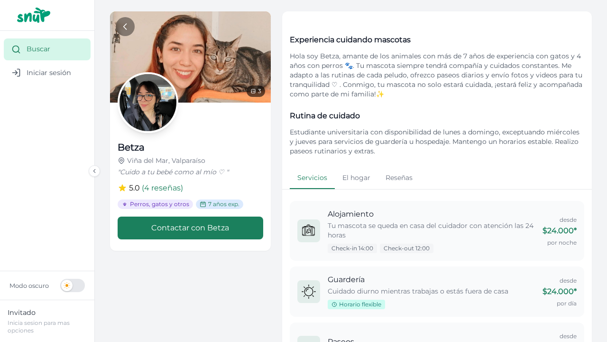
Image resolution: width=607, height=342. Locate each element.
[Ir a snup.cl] (47, 15)
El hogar (356, 177)
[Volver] (125, 26)
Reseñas (399, 177)
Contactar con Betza (190, 227)
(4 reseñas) (162, 187)
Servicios (312, 177)
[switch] (47, 285)
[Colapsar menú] (94, 171)
